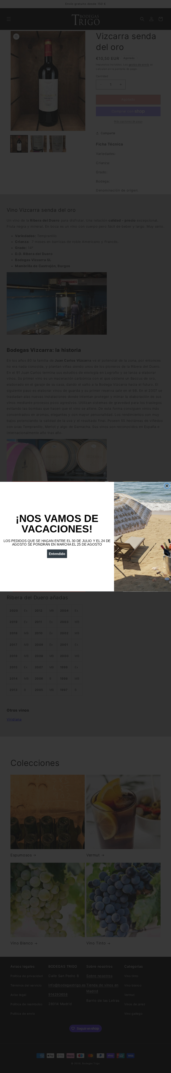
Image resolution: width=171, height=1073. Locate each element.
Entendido (57, 553)
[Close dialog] (167, 486)
